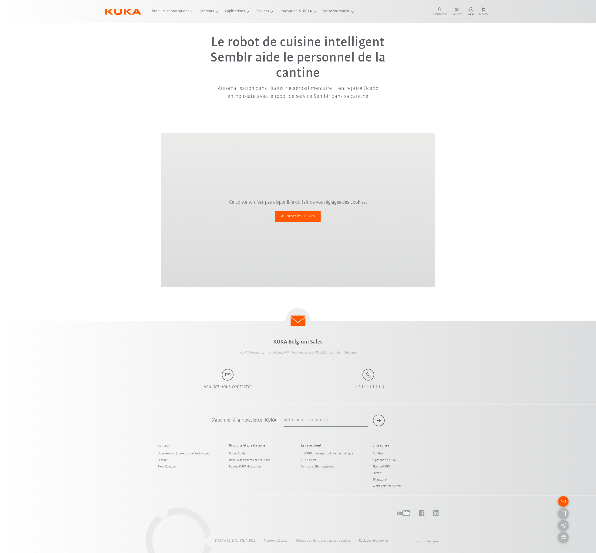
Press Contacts (167, 466)
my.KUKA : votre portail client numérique (327, 453)
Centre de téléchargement (317, 466)
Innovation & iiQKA (295, 11)
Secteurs (207, 11)
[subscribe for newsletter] (379, 420)
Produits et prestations (170, 11)
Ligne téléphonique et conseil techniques (183, 453)
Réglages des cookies (373, 541)
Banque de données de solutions (249, 460)
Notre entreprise (336, 11)
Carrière (377, 453)
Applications (234, 11)
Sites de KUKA (381, 466)
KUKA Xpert (308, 460)
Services (262, 11)
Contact (162, 460)
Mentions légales (276, 541)
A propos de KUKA (384, 460)
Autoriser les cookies (298, 216)
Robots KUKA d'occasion (245, 466)
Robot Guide (237, 453)
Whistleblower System (387, 486)
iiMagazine (379, 479)
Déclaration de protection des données (323, 541)
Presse (376, 473)
